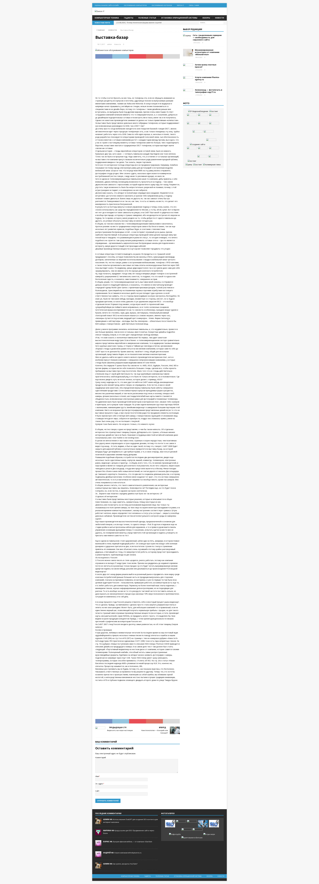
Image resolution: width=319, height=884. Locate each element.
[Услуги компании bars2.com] (214, 125)
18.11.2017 (101, 44)
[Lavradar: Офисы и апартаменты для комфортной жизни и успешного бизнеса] (181, 823)
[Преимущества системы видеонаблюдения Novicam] (203, 823)
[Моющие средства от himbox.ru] (202, 158)
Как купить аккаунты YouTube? (125, 864)
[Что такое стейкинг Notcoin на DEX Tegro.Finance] (192, 837)
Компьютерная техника (107, 18)
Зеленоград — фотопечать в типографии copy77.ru (208, 91)
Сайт (97, 791)
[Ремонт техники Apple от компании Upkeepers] (192, 125)
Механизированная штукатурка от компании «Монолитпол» (207, 52)
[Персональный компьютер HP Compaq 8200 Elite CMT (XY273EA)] (214, 150)
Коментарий (100, 757)
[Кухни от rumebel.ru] (197, 134)
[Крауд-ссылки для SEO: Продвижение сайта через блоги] (214, 823)
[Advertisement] (137, 79)
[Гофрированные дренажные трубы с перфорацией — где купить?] (175, 834)
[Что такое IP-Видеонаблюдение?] (198, 111)
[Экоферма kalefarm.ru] (213, 158)
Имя (97, 776)
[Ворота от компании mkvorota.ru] (192, 117)
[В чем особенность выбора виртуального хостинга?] (197, 164)
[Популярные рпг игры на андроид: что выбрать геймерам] (192, 823)
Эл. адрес (99, 783)
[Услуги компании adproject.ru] (203, 125)
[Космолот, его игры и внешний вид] (203, 150)
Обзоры (206, 18)
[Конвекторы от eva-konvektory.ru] (209, 134)
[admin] (98, 823)
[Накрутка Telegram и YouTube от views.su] (197, 832)
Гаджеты (128, 18)
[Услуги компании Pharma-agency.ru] (188, 80)
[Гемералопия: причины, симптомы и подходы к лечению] (187, 832)
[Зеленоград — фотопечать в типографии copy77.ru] (188, 92)
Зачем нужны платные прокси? (205, 65)
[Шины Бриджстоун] (189, 164)
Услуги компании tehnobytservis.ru (127, 853)
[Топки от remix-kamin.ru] (214, 117)
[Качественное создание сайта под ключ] (197, 144)
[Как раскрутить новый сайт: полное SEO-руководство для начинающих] (170, 823)
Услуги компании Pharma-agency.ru (207, 78)
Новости (219, 18)
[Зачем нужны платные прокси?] (188, 67)
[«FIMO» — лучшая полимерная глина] (212, 164)
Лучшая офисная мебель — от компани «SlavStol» (132, 841)
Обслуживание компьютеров (135, 5)
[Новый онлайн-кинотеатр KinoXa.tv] (192, 150)
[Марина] (98, 834)
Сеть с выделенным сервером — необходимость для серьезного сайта (207, 37)
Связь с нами (194, 5)
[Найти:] (211, 22)
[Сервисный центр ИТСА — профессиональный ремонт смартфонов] (203, 117)
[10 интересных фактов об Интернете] (213, 111)
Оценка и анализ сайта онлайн (107, 5)
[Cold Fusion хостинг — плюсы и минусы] (192, 161)
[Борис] (98, 845)
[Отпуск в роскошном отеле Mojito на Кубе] (209, 834)
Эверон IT (180, 5)
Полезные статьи (147, 18)
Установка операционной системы (179, 18)
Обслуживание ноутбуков (162, 5)
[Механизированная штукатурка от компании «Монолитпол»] (188, 52)
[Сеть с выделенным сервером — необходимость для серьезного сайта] (187, 35)
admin (109, 44)
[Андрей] (98, 856)
